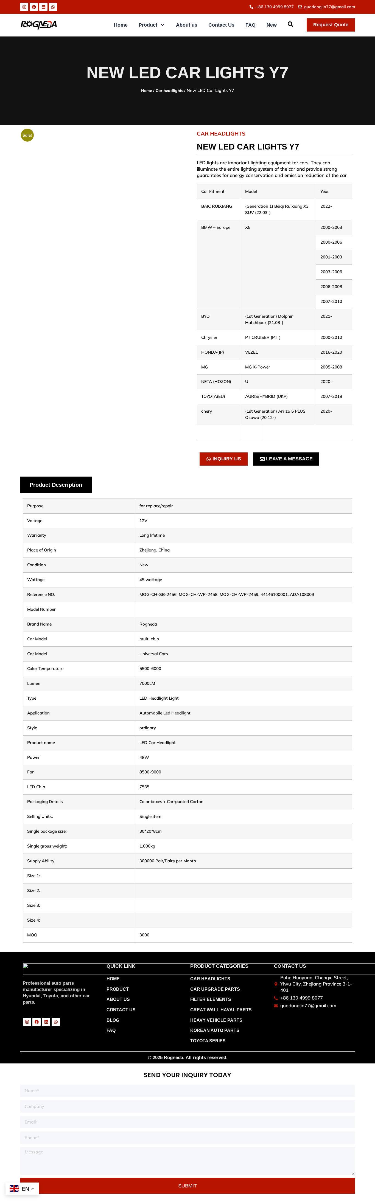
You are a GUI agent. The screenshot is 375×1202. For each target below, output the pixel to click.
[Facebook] (34, 7)
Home (121, 25)
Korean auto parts (214, 1030)
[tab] (56, 485)
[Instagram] (24, 7)
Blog (113, 1020)
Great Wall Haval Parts (221, 1009)
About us (186, 25)
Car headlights (169, 90)
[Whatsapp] (53, 7)
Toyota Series (208, 1040)
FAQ (250, 25)
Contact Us (221, 25)
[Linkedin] (43, 7)
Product (148, 25)
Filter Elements (210, 999)
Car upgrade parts (215, 989)
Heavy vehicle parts (216, 1020)
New (272, 25)
